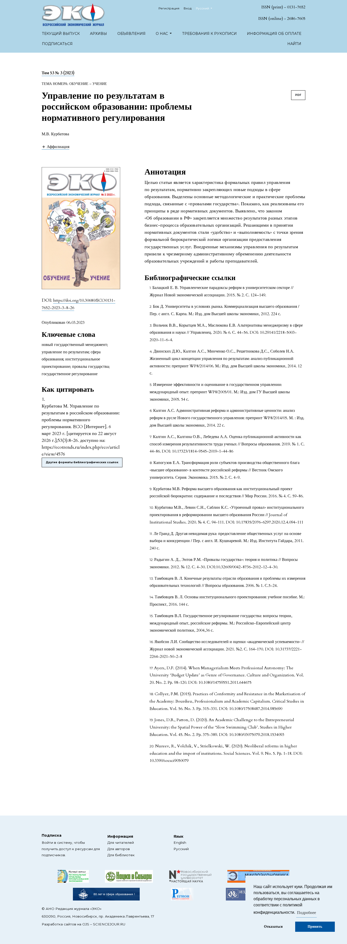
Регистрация (169, 8)
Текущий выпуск (61, 33)
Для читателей (120, 842)
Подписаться (57, 43)
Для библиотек (121, 855)
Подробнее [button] (306, 913)
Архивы (98, 33)
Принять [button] (315, 926)
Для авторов (118, 849)
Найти (294, 43)
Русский (181, 849)
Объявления (131, 33)
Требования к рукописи (209, 33)
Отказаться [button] (273, 926)
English (180, 842)
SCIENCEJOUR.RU (109, 924)
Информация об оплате (274, 33)
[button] (55, 147)
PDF (298, 95)
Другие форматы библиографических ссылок (82, 462)
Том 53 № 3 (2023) (58, 73)
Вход (188, 8)
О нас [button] (162, 33)
